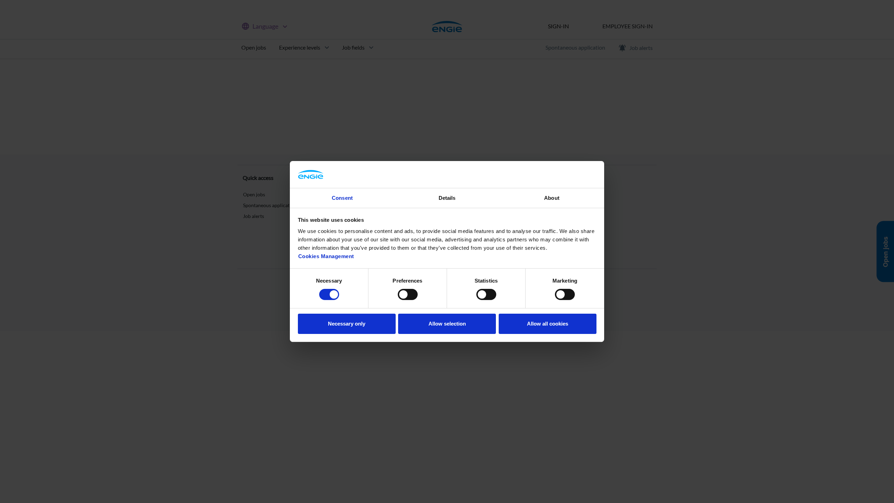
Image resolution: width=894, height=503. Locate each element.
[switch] (408, 294)
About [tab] (551, 198)
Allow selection (447, 324)
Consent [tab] (342, 198)
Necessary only (346, 324)
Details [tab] (447, 198)
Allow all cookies (547, 324)
